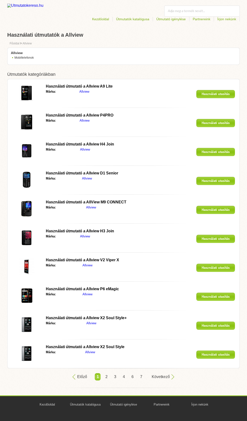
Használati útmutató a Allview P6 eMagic (82, 289)
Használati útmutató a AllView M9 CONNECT (86, 202)
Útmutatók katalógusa (132, 19)
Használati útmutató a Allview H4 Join (80, 144)
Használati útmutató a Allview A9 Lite (79, 86)
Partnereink (201, 19)
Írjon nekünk (226, 19)
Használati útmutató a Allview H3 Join (80, 231)
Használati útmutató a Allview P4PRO (79, 115)
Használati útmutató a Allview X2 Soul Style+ (86, 318)
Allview (84, 91)
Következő (161, 377)
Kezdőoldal (100, 19)
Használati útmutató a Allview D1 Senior (82, 173)
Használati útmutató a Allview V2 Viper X (82, 260)
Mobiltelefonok (24, 57)
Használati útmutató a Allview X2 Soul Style (85, 347)
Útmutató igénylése (171, 19)
